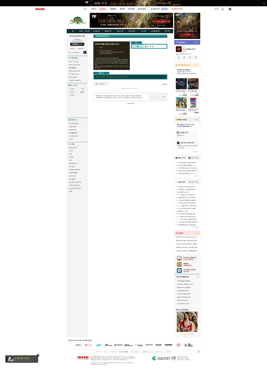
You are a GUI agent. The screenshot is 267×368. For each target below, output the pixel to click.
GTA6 (70, 191)
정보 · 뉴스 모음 (73, 61)
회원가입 (72, 48)
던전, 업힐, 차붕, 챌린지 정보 (185, 284)
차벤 (70, 154)
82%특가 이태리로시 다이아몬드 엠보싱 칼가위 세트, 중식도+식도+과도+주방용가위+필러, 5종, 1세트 (187, 247)
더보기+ (196, 42)
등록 (163, 97)
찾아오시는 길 (159, 352)
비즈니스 (106, 352)
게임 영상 (72, 166)
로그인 (216, 9)
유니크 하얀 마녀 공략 (183, 303)
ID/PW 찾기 (81, 48)
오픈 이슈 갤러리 (74, 123)
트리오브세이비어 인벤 (77, 36)
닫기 (38, 355)
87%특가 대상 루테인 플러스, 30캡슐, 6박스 (187, 244)
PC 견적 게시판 (73, 136)
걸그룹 (71, 157)
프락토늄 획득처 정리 (183, 290)
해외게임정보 (73, 163)
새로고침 (195, 151)
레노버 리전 (72, 176)
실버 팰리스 (72, 179)
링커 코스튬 (149, 46)
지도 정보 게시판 (74, 74)
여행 (70, 160)
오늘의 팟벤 (72, 129)
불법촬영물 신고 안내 (147, 352)
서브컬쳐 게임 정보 (74, 169)
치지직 (71, 151)
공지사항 (168, 352)
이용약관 (113, 352)
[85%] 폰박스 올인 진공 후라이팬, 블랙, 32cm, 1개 (187, 240)
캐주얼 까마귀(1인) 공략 (183, 294)
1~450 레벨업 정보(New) (183, 281)
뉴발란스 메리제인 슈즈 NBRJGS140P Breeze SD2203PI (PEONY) (187, 251)
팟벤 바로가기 (73, 147)
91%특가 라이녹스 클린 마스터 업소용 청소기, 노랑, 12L (187, 237)
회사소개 (98, 352)
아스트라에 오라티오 (75, 188)
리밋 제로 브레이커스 (75, 182)
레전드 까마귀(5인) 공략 (183, 297)
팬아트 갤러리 (73, 77)
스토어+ (196, 65)
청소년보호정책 (135, 352)
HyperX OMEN (73, 172)
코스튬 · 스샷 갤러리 (75, 80)
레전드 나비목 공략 (182, 300)
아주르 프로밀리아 (74, 185)
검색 (84, 52)
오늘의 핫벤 (72, 126)
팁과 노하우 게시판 (74, 64)
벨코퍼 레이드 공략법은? (184, 287)
